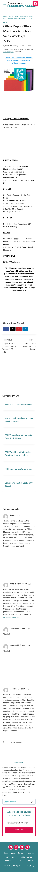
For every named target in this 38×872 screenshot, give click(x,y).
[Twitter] (27, 847)
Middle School (26, 857)
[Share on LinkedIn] (25, 329)
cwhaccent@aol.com (11, 617)
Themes (8, 861)
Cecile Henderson (18, 584)
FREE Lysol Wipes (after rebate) (19, 469)
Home (6, 853)
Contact (30, 861)
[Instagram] (16, 847)
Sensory (21, 853)
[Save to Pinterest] (19, 329)
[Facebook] (10, 847)
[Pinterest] (21, 847)
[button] (35, 3)
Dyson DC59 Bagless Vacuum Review (29, 344)
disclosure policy (8, 52)
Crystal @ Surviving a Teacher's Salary (18, 46)
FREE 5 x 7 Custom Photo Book (19, 404)
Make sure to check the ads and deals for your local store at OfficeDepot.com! (19, 60)
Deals (5, 22)
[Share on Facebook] (6, 329)
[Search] (32, 802)
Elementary (10, 857)
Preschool (30, 853)
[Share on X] (12, 329)
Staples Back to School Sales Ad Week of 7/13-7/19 (9, 346)
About (13, 853)
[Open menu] (4, 4)
